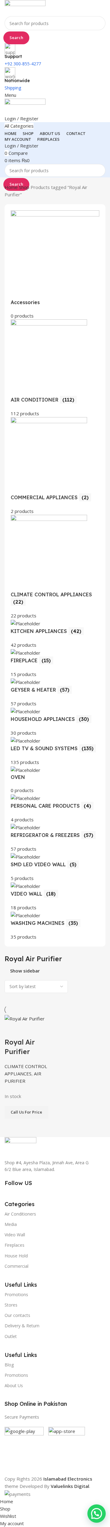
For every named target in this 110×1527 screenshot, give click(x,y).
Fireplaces (14, 1245)
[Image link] (20, 1144)
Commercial (16, 1266)
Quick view (28, 1030)
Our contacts (17, 1315)
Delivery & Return (22, 1326)
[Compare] (12, 1030)
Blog (9, 1365)
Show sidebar (25, 971)
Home (12, 187)
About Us (14, 1385)
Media (11, 1224)
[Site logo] (25, 8)
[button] (96, 1513)
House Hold (16, 1256)
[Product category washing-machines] (55, 575)
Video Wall (15, 1235)
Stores (11, 1305)
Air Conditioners (20, 1214)
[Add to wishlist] (45, 1030)
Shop (25, 187)
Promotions (16, 1375)
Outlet (11, 1336)
